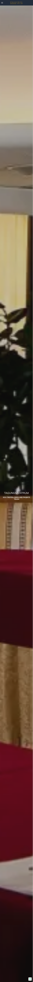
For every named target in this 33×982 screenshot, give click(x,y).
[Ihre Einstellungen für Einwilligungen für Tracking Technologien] (30, 979)
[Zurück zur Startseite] (16, 2)
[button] (2, 2)
